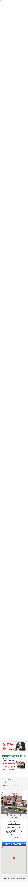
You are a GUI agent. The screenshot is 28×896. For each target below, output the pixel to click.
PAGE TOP (25, 867)
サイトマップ (4, 782)
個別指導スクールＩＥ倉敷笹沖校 (9, 786)
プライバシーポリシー (6, 779)
